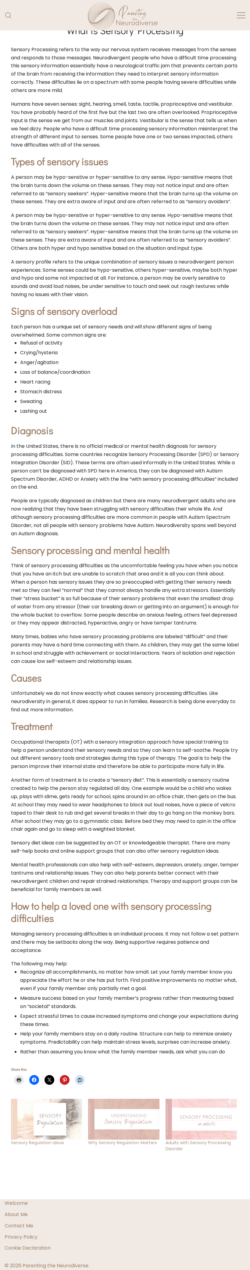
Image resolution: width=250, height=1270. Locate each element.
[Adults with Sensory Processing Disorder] (201, 1119)
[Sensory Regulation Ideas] (46, 1119)
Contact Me (19, 1225)
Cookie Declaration (28, 1247)
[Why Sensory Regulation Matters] (123, 1119)
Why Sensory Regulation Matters (122, 1143)
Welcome (16, 1203)
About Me (16, 1214)
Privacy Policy (21, 1236)
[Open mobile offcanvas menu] (241, 15)
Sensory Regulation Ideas (37, 1143)
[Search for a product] (8, 15)
